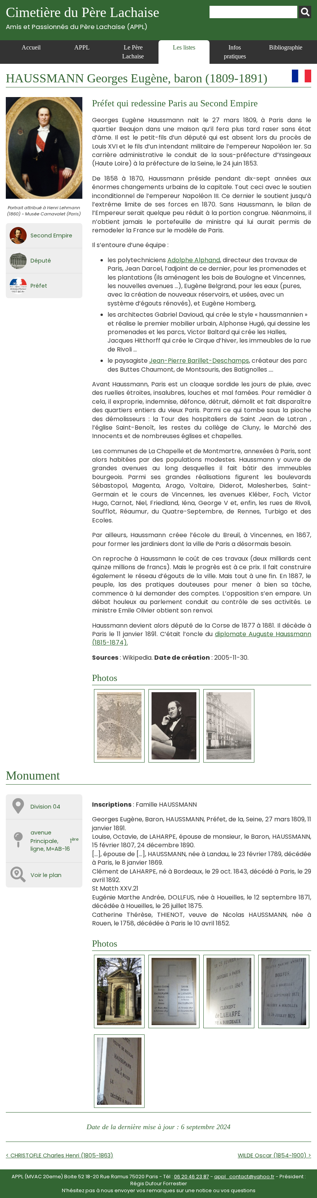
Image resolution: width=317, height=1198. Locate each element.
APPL (82, 47)
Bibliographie (285, 47)
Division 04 (45, 807)
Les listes (184, 47)
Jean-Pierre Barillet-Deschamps (199, 360)
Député (41, 261)
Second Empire (51, 235)
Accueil (31, 47)
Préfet (39, 286)
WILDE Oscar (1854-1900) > (274, 1155)
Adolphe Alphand (193, 260)
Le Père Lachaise (133, 51)
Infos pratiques (235, 51)
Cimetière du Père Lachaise (82, 18)
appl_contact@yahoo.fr (244, 1176)
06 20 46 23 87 (191, 1176)
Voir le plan (46, 875)
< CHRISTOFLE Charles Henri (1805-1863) (59, 1155)
